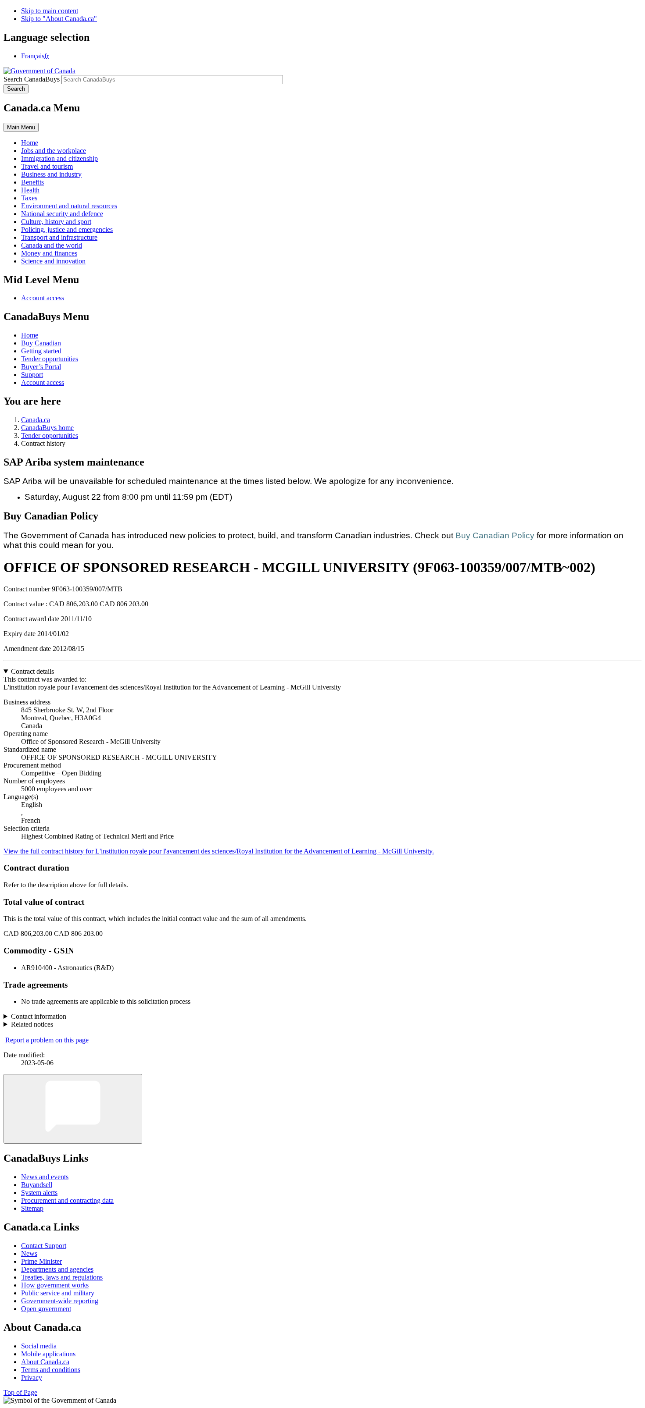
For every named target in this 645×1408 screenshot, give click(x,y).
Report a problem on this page (47, 1040)
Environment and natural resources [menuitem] (69, 206)
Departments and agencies (57, 1269)
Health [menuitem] (30, 190)
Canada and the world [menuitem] (51, 245)
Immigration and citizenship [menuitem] (59, 158)
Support (32, 374)
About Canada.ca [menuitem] (45, 1361)
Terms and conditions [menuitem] (50, 1369)
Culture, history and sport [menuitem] (56, 221)
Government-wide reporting (59, 1301)
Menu (21, 127)
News (29, 1253)
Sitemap (32, 1208)
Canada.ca (35, 419)
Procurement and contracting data (67, 1200)
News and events (44, 1176)
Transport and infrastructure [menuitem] (59, 237)
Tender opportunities (49, 359)
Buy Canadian (41, 343)
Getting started (41, 351)
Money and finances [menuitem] (49, 253)
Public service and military (57, 1293)
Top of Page (20, 1392)
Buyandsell (36, 1184)
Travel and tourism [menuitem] (47, 166)
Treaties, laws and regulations (62, 1277)
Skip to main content (49, 10)
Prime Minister (41, 1261)
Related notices (32, 1024)
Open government (46, 1308)
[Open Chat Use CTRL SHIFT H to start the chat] (73, 1109)
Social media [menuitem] (39, 1346)
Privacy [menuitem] (31, 1377)
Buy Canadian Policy (494, 535)
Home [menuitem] (29, 142)
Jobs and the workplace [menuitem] (53, 150)
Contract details (32, 671)
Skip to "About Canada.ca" (59, 18)
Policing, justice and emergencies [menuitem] (67, 229)
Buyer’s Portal (41, 366)
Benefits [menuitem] (32, 182)
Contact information (38, 1016)
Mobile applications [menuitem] (48, 1354)
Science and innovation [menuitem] (53, 261)
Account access (42, 298)
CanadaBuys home (47, 427)
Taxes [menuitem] (29, 198)
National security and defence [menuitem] (62, 213)
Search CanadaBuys (32, 79)
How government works (55, 1285)
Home (29, 335)
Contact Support (43, 1245)
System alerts (39, 1192)
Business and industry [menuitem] (51, 174)
